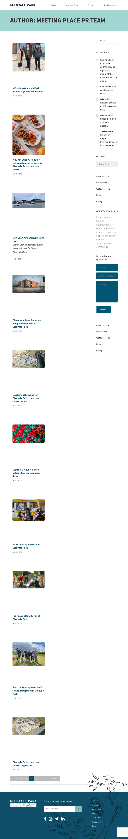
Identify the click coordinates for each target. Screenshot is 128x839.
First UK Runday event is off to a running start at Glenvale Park (28, 691)
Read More (18, 96)
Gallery (99, 201)
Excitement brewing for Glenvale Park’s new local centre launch (26, 398)
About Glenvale (102, 176)
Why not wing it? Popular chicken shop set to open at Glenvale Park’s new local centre (27, 164)
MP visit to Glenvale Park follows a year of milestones (27, 90)
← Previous (17, 778)
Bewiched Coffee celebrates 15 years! (108, 90)
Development (101, 183)
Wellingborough (103, 189)
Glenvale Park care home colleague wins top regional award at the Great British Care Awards (108, 71)
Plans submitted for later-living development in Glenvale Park (26, 324)
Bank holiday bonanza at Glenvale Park (26, 546)
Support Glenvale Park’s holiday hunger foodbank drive (26, 473)
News (98, 195)
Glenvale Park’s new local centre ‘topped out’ (26, 763)
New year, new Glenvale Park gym (28, 239)
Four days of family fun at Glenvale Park (26, 617)
